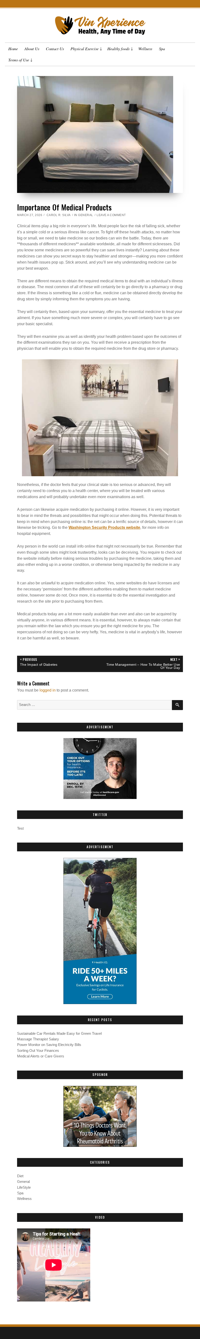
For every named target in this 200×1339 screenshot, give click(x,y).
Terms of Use (18, 59)
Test (20, 828)
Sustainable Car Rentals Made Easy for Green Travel (59, 1033)
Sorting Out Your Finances (38, 1051)
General (85, 215)
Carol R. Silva (59, 215)
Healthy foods (118, 48)
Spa (162, 48)
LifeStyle (24, 1187)
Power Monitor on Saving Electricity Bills (49, 1045)
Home (13, 48)
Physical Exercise (84, 48)
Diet (20, 1176)
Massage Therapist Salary (38, 1039)
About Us (31, 48)
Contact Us (55, 48)
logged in (48, 690)
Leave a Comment (111, 215)
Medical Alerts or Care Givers (40, 1056)
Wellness (145, 48)
